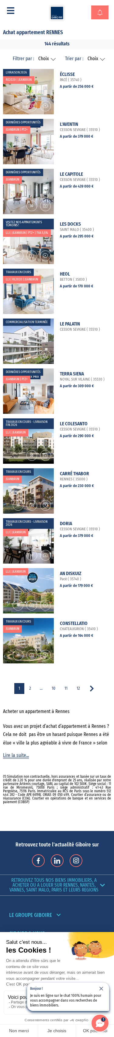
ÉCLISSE (67, 74)
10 (53, 688)
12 (78, 688)
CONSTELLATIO (74, 623)
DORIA (66, 523)
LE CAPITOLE (71, 174)
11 (65, 688)
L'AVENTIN (69, 124)
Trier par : (74, 58)
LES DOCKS (70, 224)
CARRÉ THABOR (74, 473)
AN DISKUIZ (70, 573)
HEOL (65, 274)
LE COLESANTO (74, 423)
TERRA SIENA (72, 373)
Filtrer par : (23, 58)
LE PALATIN (70, 324)
